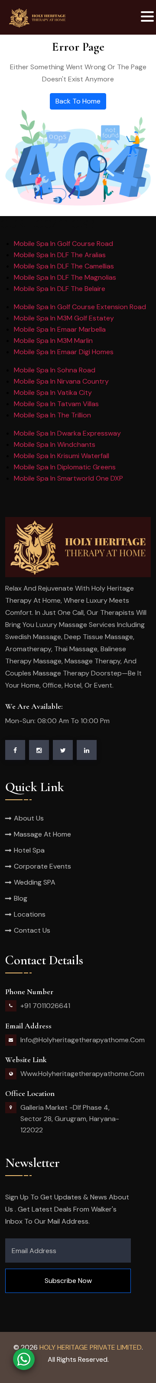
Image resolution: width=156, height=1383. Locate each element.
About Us (29, 818)
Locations (30, 914)
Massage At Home (42, 834)
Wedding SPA (34, 882)
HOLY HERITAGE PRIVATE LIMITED (90, 1347)
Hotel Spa (29, 850)
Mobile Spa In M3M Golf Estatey (64, 318)
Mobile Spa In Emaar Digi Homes (64, 351)
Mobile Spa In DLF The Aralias (60, 254)
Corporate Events (42, 866)
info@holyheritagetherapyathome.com (82, 1039)
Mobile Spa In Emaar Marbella (60, 329)
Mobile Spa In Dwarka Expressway (67, 433)
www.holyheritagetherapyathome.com (82, 1073)
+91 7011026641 (45, 1005)
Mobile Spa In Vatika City (53, 392)
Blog (20, 898)
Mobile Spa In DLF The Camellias (64, 266)
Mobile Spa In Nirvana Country (61, 381)
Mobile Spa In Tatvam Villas (56, 403)
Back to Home (78, 101)
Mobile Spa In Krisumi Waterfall (61, 455)
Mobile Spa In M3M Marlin (53, 340)
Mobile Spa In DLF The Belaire (59, 288)
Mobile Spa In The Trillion (52, 415)
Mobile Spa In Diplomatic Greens (65, 467)
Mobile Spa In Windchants (54, 444)
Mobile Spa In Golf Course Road (63, 243)
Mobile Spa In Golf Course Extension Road (80, 306)
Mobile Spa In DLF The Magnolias (65, 277)
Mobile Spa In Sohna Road (54, 370)
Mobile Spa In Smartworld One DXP (68, 478)
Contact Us (32, 930)
